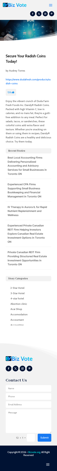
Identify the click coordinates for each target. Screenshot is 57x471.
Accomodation (19, 314)
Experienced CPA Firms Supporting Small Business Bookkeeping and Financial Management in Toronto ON (24, 190)
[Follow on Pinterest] (51, 13)
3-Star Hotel (17, 293)
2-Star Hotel (17, 287)
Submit (44, 437)
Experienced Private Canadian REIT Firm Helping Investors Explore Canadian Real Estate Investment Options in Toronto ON (26, 233)
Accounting (17, 325)
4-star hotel (17, 298)
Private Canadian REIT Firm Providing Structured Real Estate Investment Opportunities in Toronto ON (27, 258)
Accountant (17, 319)
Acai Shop (16, 309)
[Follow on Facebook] (32, 13)
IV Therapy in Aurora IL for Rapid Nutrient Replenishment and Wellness (27, 211)
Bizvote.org (34, 452)
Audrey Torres (17, 70)
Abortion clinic (18, 303)
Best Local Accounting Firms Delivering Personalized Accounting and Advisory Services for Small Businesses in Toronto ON (27, 165)
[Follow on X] (38, 13)
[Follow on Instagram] (45, 13)
